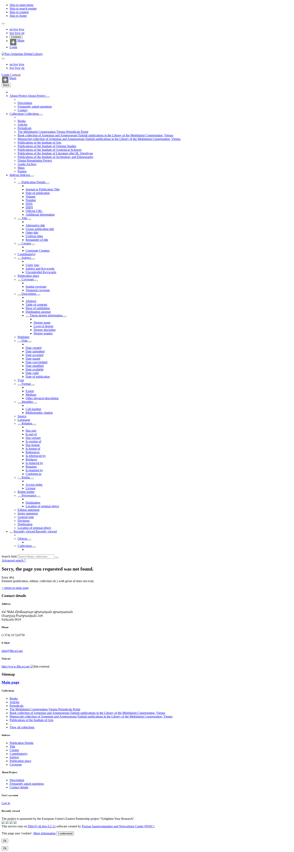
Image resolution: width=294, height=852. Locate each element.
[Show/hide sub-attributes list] (19, 183)
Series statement (28, 513)
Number (31, 200)
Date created (33, 347)
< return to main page (15, 588)
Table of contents (36, 304)
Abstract (31, 301)
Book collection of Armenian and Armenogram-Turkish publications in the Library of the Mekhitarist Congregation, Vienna (95, 135)
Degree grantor (43, 333)
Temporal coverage (38, 290)
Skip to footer (18, 15)
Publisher (23, 337)
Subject (26, 257)
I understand (65, 833)
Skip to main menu (21, 5)
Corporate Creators (38, 250)
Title (24, 218)
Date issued (33, 358)
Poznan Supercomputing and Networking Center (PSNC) (118, 826)
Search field (9, 556)
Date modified (35, 365)
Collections (17, 113)
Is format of (33, 448)
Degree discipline (45, 329)
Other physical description (42, 398)
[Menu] (3, 23)
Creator (26, 243)
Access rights (34, 484)
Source (22, 416)
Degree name (42, 322)
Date (24, 340)
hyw (21, 29)
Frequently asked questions (35, 106)
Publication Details (33, 182)
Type (21, 380)
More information (44, 833)
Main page (10, 682)
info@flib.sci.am (12, 651)
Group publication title (40, 229)
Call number (33, 409)
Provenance (29, 495)
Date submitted (35, 351)
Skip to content (19, 12)
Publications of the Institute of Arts (39, 142)
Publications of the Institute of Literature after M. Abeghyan (55, 153)
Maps (21, 167)
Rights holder (26, 492)
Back (6, 85)
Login (13, 47)
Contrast (16, 36)
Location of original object (42, 506)
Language (24, 419)
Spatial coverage (36, 286)
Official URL (34, 211)
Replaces (31, 459)
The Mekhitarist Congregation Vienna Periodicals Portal (53, 131)
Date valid (32, 373)
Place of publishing (38, 308)
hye (15, 29)
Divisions (24, 520)
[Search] (56, 557)
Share (20, 40)
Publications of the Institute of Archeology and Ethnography (55, 157)
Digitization (25, 524)
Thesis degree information (46, 315)
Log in (6, 803)
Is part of (31, 434)
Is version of (33, 441)
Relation (27, 423)
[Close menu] (3, 58)
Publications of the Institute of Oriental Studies (47, 146)
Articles (22, 124)
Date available (35, 369)
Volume (30, 196)
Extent (30, 391)
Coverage (28, 279)
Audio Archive (27, 164)
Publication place (28, 275)
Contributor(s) (26, 254)
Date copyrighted (36, 362)
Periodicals (24, 128)
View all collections (22, 727)
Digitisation (33, 502)
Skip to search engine (23, 8)
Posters (22, 171)
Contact (22, 110)
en (11, 29)
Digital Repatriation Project (35, 160)
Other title (32, 232)
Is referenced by (36, 456)
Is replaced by (34, 463)
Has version (33, 438)
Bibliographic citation (39, 412)
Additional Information (40, 214)
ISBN (29, 207)
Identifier (27, 401)
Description (25, 103)
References (33, 452)
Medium (31, 394)
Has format (33, 445)
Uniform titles (34, 236)
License (30, 488)
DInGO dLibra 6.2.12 (42, 826)
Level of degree (43, 326)
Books (22, 121)
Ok (5, 840)
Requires (31, 466)
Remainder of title (37, 239)
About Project (19, 95)
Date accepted (34, 355)
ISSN (29, 203)
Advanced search (13, 560)
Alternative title (35, 225)
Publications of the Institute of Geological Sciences (50, 149)
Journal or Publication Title (43, 189)
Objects (23, 538)
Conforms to (33, 474)
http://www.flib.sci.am (16, 666)
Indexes (15, 175)
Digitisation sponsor (38, 311)
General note (26, 517)
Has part (31, 430)
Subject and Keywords (40, 268)
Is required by (34, 470)
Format (26, 383)
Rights (26, 477)
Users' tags (32, 265)
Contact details (19, 787)
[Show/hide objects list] (47, 96)
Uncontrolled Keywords (41, 272)
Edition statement (28, 510)
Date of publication (38, 193)
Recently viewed (25, 531)
